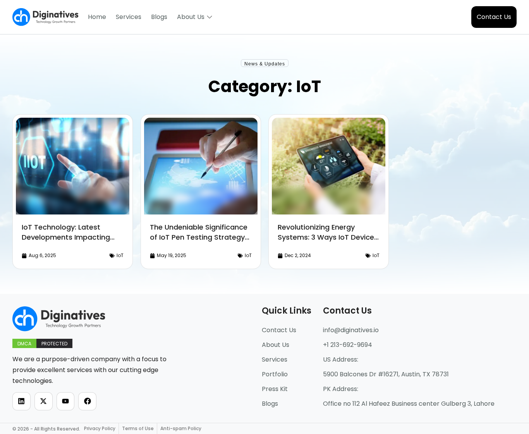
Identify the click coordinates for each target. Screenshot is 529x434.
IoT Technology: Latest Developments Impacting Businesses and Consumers (70, 237)
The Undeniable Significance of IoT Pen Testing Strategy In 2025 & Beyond (198, 237)
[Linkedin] (21, 401)
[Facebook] (87, 401)
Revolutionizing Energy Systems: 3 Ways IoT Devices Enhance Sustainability (328, 237)
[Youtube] (66, 401)
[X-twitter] (43, 401)
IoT (120, 255)
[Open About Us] (209, 17)
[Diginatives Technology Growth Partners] (45, 17)
